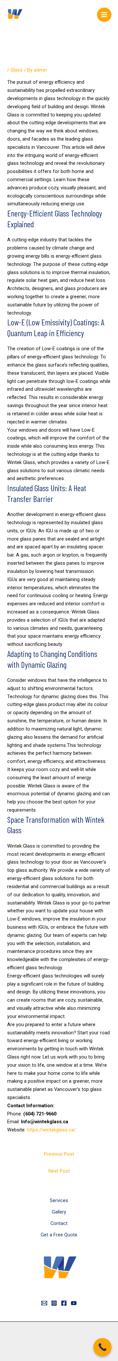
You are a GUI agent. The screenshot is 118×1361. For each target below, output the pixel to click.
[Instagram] (54, 1303)
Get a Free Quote (59, 1235)
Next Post (59, 1171)
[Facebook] (64, 1303)
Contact (59, 1223)
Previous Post (59, 1154)
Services (59, 1200)
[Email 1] (44, 1303)
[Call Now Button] (102, 1347)
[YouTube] (74, 1303)
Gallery (59, 1212)
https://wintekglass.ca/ (51, 1130)
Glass (16, 70)
